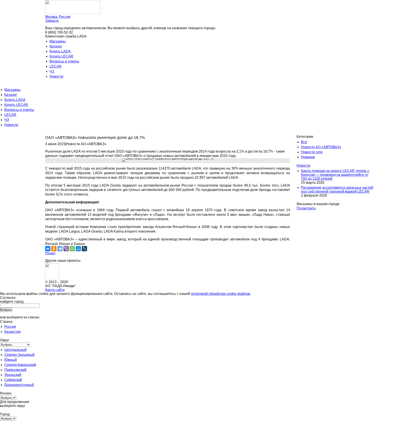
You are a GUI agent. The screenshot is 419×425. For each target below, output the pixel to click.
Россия (10, 326)
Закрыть (52, 20)
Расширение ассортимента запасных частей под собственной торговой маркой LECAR (337, 189)
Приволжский (15, 370)
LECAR (56, 66)
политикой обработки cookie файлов (220, 294)
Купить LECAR (61, 56)
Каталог (56, 46)
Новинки (308, 157)
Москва (57, 17)
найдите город (11, 301)
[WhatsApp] (72, 248)
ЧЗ (52, 71)
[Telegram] (60, 248)
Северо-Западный (19, 355)
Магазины (58, 41)
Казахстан (12, 331)
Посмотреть (306, 208)
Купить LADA (60, 51)
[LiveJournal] (84, 248)
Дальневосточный (19, 385)
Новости (56, 76)
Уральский (12, 375)
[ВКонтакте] (47, 248)
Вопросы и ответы (64, 61)
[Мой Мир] (78, 248)
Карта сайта (55, 290)
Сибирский (13, 380)
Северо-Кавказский (20, 365)
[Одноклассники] (54, 248)
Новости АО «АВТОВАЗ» (321, 147)
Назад (50, 253)
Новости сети (312, 152)
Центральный (15, 350)
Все (304, 142)
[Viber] (66, 248)
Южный (10, 360)
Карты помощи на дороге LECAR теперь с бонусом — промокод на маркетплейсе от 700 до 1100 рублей (335, 174)
